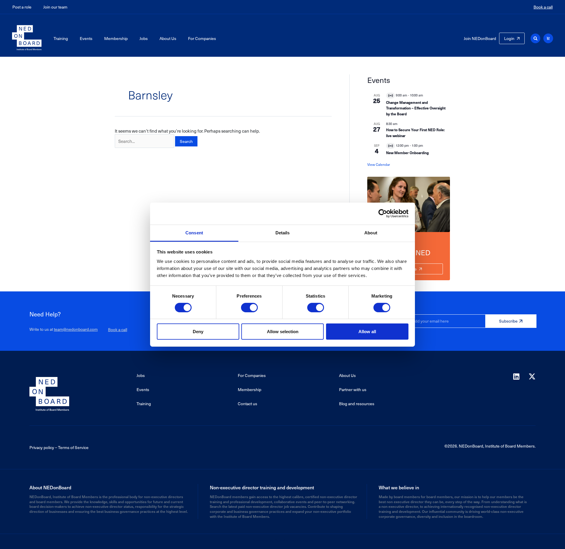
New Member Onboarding (407, 152)
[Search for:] (144, 141)
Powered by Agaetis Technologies (282, 540)
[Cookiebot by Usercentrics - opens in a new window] (382, 213)
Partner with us (352, 389)
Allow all (367, 331)
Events (86, 38)
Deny (198, 331)
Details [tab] (282, 232)
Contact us (247, 404)
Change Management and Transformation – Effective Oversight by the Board (416, 108)
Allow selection (282, 331)
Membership (116, 38)
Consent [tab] (194, 232)
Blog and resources (356, 404)
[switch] (249, 307)
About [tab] (370, 232)
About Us (167, 38)
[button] (535, 38)
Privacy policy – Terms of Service (59, 447)
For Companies (202, 38)
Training (61, 38)
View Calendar (378, 164)
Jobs (143, 38)
